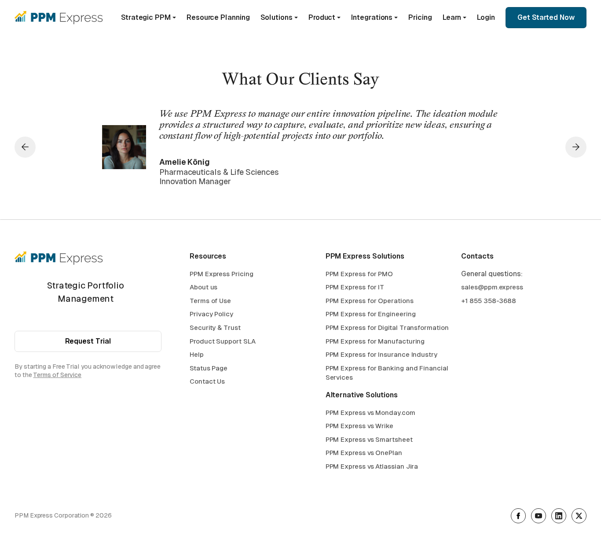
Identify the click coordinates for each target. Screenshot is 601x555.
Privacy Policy (211, 314)
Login (486, 17)
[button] (148, 17)
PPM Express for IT (355, 287)
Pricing (420, 17)
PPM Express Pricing (221, 274)
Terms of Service (57, 374)
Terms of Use (210, 300)
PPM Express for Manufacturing (375, 341)
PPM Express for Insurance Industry (381, 354)
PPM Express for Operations (370, 300)
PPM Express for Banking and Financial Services (387, 372)
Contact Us (207, 381)
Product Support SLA (222, 341)
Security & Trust (215, 327)
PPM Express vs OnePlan (364, 452)
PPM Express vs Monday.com (370, 412)
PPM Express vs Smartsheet (369, 439)
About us (203, 287)
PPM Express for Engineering (371, 314)
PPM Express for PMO (359, 274)
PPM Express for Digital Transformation (387, 327)
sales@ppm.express (492, 287)
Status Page (208, 368)
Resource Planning (218, 17)
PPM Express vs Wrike (359, 425)
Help (197, 354)
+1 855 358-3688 (488, 300)
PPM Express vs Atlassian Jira (372, 466)
